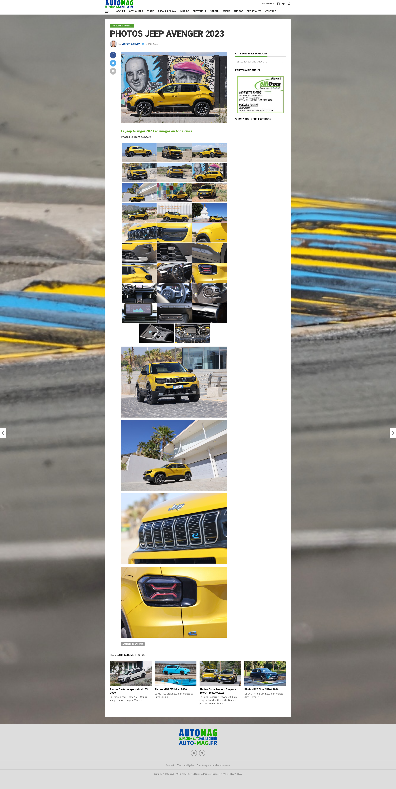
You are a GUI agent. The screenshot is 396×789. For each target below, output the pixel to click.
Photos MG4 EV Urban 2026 (171, 689)
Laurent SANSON (131, 44)
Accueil (120, 11)
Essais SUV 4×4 (167, 11)
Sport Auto (254, 11)
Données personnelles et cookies (213, 765)
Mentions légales (185, 765)
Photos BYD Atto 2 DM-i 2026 (261, 689)
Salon (214, 11)
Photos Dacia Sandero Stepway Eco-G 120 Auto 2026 (218, 691)
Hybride (184, 11)
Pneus (226, 11)
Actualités (136, 11)
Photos (238, 11)
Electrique (200, 11)
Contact (270, 11)
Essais (150, 11)
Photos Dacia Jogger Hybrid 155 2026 (129, 691)
